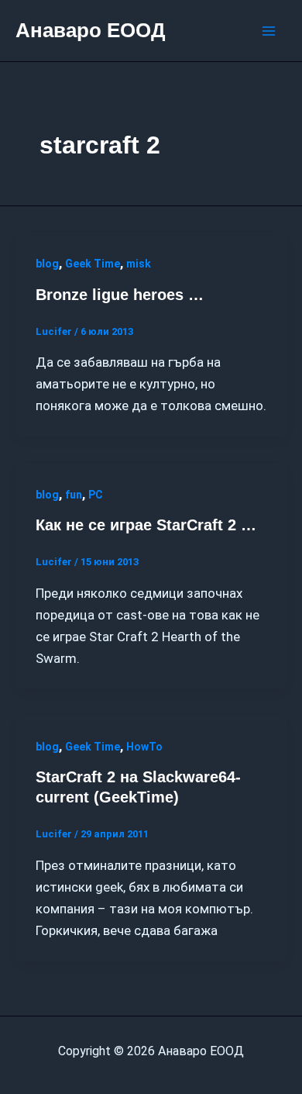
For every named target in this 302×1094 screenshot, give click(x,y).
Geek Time (92, 263)
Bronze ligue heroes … (120, 294)
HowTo (144, 746)
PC (95, 494)
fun (73, 494)
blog (47, 263)
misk (138, 263)
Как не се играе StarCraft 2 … (146, 524)
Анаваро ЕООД (90, 30)
